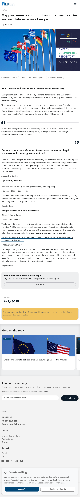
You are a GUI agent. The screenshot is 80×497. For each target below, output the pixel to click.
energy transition (56, 77)
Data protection (44, 391)
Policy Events (9, 421)
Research (6, 417)
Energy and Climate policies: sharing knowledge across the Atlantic (35, 360)
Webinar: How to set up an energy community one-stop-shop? (28, 187)
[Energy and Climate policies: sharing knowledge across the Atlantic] (38, 346)
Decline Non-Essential (58, 489)
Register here (7, 206)
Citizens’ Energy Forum (11, 215)
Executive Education (13, 424)
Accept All (22, 489)
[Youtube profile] (7, 461)
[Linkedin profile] (2, 461)
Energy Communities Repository (33, 77)
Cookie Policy (55, 480)
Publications (7, 439)
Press (3, 456)
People (4, 453)
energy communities (10, 77)
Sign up (39, 284)
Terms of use (34, 391)
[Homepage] (8, 3)
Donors (4, 442)
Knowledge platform (10, 436)
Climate (7, 339)
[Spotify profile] (21, 461)
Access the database (10, 176)
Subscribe (68, 398)
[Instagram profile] (12, 461)
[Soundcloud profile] (16, 461)
